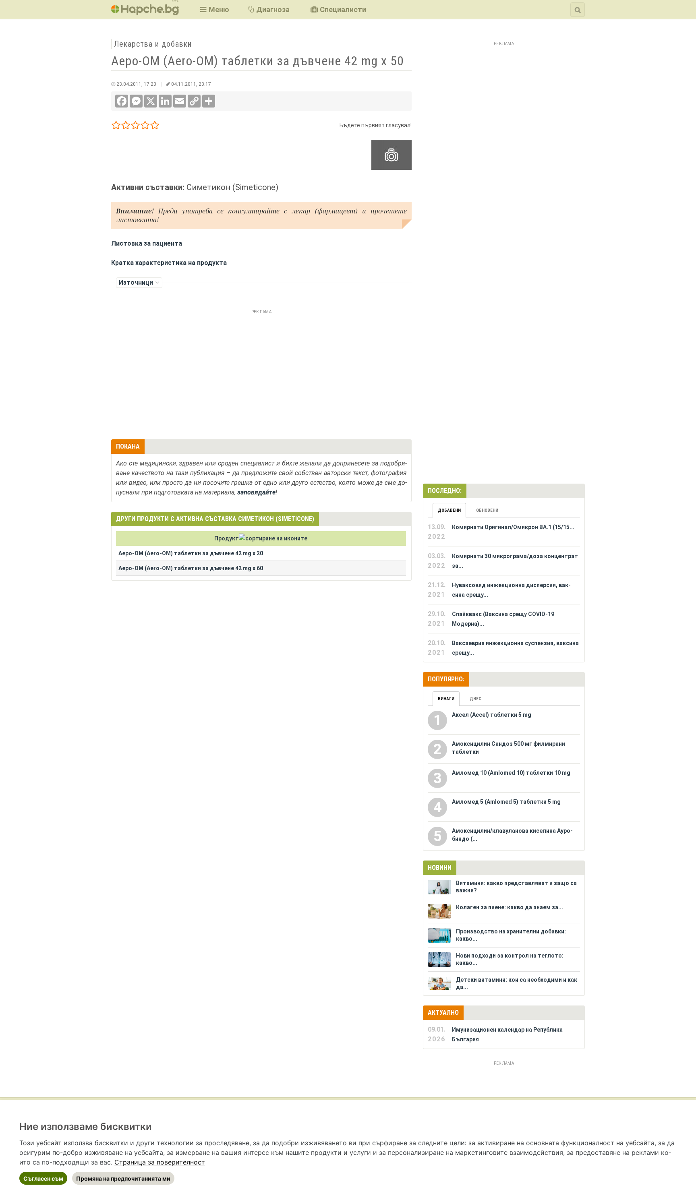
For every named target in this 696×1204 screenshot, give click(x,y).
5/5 (155, 126)
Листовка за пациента (146, 243)
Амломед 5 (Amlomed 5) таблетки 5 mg (506, 802)
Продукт (226, 538)
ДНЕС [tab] (475, 698)
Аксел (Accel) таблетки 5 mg (491, 715)
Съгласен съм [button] (43, 1178)
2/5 (125, 126)
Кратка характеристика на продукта (169, 263)
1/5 (116, 126)
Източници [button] (136, 282)
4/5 (145, 126)
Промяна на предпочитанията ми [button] (123, 1178)
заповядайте (256, 492)
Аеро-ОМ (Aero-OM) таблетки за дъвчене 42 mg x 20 (190, 553)
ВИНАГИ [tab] (446, 698)
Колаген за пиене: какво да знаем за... (509, 907)
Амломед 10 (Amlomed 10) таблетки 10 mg (511, 773)
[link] (159, 1162)
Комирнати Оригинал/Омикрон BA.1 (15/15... (513, 527)
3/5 (135, 126)
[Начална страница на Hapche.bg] (145, 12)
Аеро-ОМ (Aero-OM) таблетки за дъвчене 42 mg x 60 (190, 568)
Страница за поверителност (159, 1162)
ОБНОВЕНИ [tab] (487, 510)
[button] (213, 9)
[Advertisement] (261, 373)
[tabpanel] (504, 590)
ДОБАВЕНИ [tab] (449, 510)
